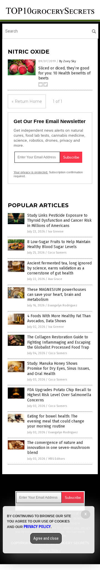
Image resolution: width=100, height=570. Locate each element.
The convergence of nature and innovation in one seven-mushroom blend (58, 447)
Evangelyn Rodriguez (62, 305)
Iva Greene (56, 231)
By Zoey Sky (67, 61)
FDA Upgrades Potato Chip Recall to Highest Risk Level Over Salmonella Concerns (59, 395)
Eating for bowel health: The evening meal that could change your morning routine (55, 421)
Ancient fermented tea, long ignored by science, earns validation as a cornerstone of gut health (59, 268)
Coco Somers (57, 252)
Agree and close (46, 538)
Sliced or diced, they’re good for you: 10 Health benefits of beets (64, 73)
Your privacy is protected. (31, 172)
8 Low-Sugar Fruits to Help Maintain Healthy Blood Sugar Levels (58, 244)
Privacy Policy (37, 526)
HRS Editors (56, 459)
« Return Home (27, 101)
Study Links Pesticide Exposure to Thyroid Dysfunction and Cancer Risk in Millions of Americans (59, 220)
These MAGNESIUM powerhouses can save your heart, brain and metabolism (56, 294)
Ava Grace (55, 279)
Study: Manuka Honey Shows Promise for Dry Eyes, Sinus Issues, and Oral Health (58, 368)
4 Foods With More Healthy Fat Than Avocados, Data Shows (59, 318)
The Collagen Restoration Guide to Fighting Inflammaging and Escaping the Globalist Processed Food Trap (59, 342)
